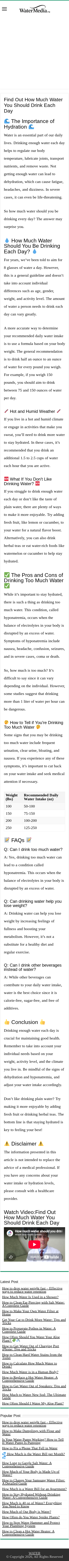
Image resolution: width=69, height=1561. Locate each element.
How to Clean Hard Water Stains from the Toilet (32, 1356)
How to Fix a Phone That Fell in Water (30, 1448)
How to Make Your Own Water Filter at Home (30, 1312)
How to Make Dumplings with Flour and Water (31, 1432)
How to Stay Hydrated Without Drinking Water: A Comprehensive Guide (31, 1495)
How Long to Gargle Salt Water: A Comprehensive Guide (27, 1464)
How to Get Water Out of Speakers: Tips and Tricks (34, 1387)
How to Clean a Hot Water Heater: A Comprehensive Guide (28, 1532)
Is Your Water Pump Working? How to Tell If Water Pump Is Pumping (33, 1441)
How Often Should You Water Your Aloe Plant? (31, 1338)
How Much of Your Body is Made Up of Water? (30, 1473)
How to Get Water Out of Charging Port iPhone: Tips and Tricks (30, 1347)
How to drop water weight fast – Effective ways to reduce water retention (32, 1289)
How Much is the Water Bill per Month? (35, 1454)
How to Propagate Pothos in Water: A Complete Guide (29, 1329)
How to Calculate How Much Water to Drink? (29, 1364)
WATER (34, 1553)
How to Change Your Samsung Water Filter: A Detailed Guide (33, 1481)
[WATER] (34, 8)
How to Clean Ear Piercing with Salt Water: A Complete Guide (33, 1303)
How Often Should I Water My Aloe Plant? (33, 1403)
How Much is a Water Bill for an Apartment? (34, 1489)
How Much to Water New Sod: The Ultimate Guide (34, 1396)
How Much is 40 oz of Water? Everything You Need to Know (32, 1504)
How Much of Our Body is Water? (26, 1512)
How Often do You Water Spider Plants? (31, 1517)
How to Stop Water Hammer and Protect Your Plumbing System (31, 1524)
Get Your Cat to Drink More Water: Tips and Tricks (34, 1321)
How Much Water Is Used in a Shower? (30, 1297)
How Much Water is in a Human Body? (30, 1372)
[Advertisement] (34, 54)
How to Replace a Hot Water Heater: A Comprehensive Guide (30, 1378)
